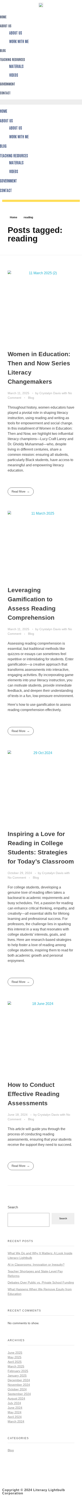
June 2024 (15, 1407)
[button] (41, 102)
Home (3, 17)
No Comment (17, 877)
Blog (3, 50)
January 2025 (17, 1375)
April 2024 (15, 1417)
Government (7, 84)
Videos (13, 74)
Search (13, 1207)
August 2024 (16, 1398)
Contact (5, 93)
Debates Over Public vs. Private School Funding (41, 1282)
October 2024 (17, 1389)
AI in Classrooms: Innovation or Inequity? (36, 1264)
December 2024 (19, 1380)
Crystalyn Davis (50, 393)
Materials (16, 66)
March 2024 (16, 1421)
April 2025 (15, 1361)
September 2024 (19, 1394)
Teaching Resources (12, 59)
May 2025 (14, 1357)
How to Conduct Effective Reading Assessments (33, 1094)
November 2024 (19, 1384)
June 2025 (15, 1352)
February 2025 (18, 1371)
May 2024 (14, 1412)
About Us (5, 26)
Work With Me (19, 41)
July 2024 (14, 1403)
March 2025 (16, 1366)
